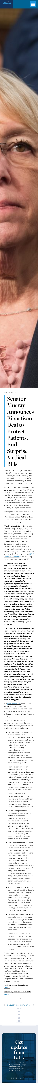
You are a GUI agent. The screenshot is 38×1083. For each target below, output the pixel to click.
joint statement (14, 704)
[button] (33, 4)
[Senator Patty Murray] (7, 4)
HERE (6, 988)
